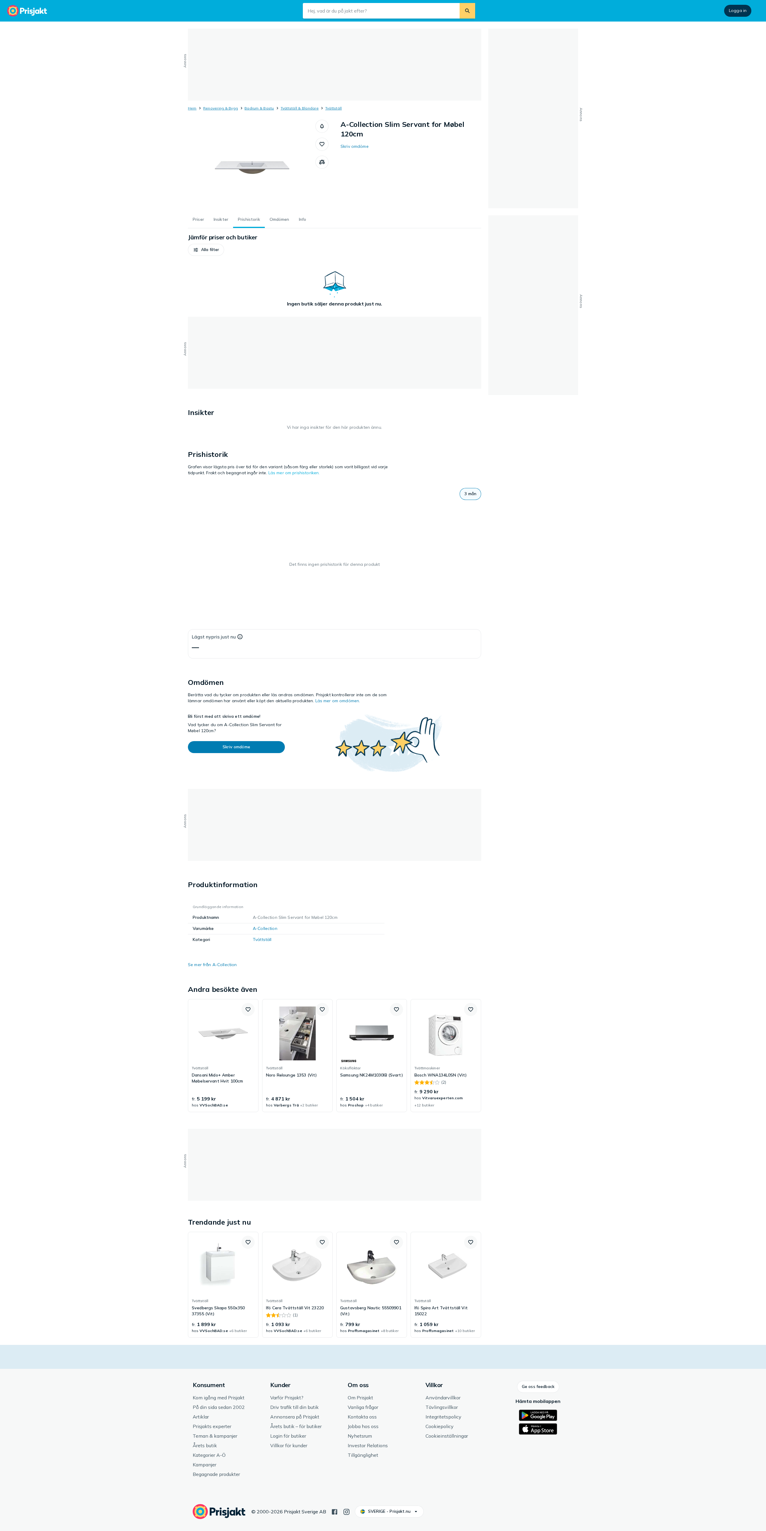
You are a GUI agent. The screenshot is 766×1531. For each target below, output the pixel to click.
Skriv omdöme (355, 146)
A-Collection (265, 928)
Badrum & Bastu (259, 108)
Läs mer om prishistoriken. (294, 472)
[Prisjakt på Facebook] (334, 1511)
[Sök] (467, 11)
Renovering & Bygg (220, 108)
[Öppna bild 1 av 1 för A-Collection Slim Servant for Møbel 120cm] (251, 164)
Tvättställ (333, 108)
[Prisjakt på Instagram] (346, 1511)
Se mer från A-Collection (212, 964)
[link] (223, 1055)
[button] (322, 126)
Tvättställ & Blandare (300, 108)
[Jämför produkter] (322, 162)
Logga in (738, 10)
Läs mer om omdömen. (337, 700)
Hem (192, 108)
